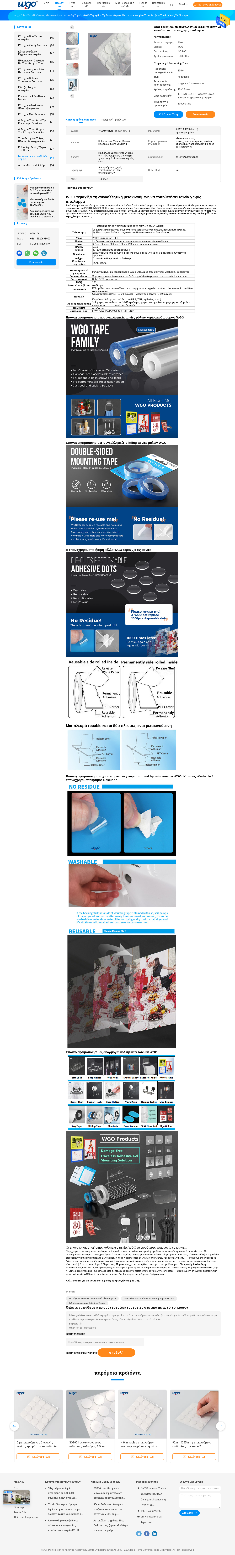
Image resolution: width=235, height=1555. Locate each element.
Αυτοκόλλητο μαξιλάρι (36, 165)
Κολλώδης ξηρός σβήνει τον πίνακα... (36, 148)
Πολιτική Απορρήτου (26, 1517)
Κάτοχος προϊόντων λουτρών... (36, 38)
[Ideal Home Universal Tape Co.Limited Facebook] (146, 1534)
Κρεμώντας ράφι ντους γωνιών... (36, 98)
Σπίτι (17, 1488)
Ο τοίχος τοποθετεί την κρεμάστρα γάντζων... (36, 122)
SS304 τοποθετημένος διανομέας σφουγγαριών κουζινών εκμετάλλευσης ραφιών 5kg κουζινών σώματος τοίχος (108, 1493)
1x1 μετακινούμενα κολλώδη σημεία (87, 1303)
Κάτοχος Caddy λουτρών (36, 45)
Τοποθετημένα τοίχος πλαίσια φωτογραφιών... (36, 140)
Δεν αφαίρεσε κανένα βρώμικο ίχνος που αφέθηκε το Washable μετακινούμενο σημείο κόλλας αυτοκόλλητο (42, 214)
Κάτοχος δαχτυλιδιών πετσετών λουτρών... (36, 71)
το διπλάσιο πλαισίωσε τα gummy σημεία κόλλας (149, 1298)
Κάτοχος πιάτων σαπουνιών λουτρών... (36, 80)
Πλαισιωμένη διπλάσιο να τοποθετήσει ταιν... (36, 62)
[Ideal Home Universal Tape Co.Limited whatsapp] (27, 253)
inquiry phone (89, 1352)
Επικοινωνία (36, 262)
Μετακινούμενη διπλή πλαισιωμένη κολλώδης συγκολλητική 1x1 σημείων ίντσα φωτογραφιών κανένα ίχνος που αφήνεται (42, 202)
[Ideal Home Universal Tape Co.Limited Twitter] (139, 1534)
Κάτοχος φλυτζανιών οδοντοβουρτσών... (36, 106)
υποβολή (116, 1352)
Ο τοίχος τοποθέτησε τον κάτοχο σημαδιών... (36, 131)
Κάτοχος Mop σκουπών (36, 114)
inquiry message (75, 1334)
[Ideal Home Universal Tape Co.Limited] (28, 5)
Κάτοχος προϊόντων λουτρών (63, 1481)
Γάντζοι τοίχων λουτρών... (36, 89)
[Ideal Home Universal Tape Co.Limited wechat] (36, 253)
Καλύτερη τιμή (168, 114)
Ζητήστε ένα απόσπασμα (207, 4)
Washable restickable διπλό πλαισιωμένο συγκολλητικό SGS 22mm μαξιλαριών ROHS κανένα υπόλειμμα (42, 190)
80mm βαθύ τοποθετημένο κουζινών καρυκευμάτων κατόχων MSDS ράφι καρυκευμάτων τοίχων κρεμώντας (108, 1509)
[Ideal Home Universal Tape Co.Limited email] (19, 253)
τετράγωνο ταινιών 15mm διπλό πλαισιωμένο (92, 1298)
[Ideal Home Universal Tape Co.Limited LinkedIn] (154, 1534)
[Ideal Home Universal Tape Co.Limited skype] (44, 253)
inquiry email (73, 1352)
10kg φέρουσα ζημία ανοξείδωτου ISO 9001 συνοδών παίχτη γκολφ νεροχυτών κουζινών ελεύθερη (66, 1493)
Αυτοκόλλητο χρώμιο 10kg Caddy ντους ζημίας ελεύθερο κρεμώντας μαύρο (110, 1525)
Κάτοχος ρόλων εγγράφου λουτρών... (36, 53)
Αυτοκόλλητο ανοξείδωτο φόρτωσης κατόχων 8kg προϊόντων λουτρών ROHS (63, 1525)
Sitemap (19, 1507)
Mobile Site (20, 1512)
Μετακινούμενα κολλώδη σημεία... (36, 157)
